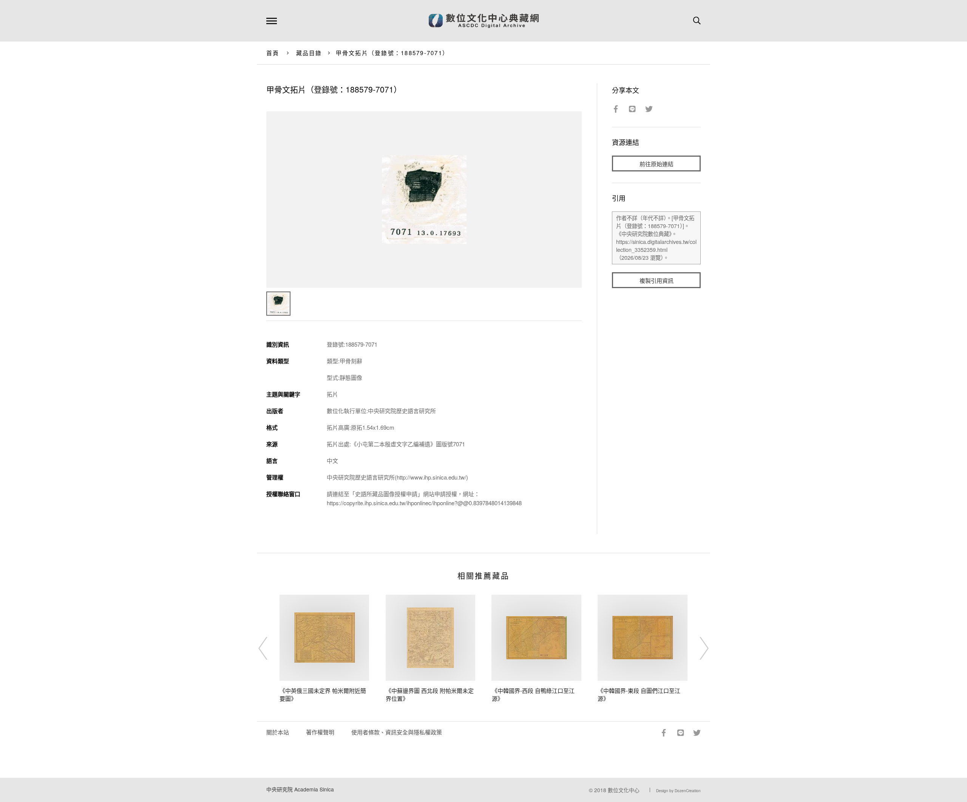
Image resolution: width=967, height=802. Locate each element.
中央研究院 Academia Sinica (300, 789)
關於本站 (277, 732)
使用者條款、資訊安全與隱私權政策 (396, 732)
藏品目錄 (309, 53)
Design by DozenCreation (678, 790)
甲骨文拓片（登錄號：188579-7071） (392, 53)
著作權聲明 (320, 732)
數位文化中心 (624, 790)
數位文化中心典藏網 (484, 21)
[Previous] (270, 648)
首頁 (273, 53)
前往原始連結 (657, 164)
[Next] (697, 648)
